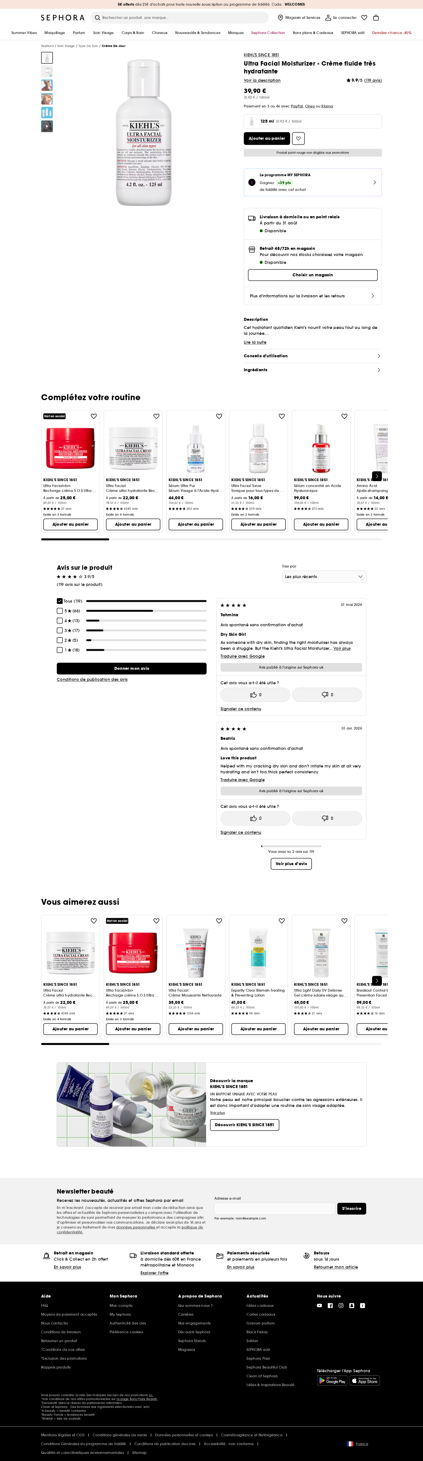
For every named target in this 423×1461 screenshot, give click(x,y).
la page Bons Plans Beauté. (137, 1399)
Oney (310, 106)
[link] (132, 668)
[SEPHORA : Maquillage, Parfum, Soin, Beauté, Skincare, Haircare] (63, 18)
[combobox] (324, 576)
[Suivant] (377, 476)
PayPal (297, 106)
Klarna (327, 106)
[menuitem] (298, 17)
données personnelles (136, 1227)
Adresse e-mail (227, 1198)
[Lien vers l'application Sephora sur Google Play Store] (332, 1380)
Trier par (289, 566)
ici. (151, 1395)
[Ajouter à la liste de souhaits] (94, 416)
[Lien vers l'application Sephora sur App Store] (365, 1380)
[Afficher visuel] (47, 58)
